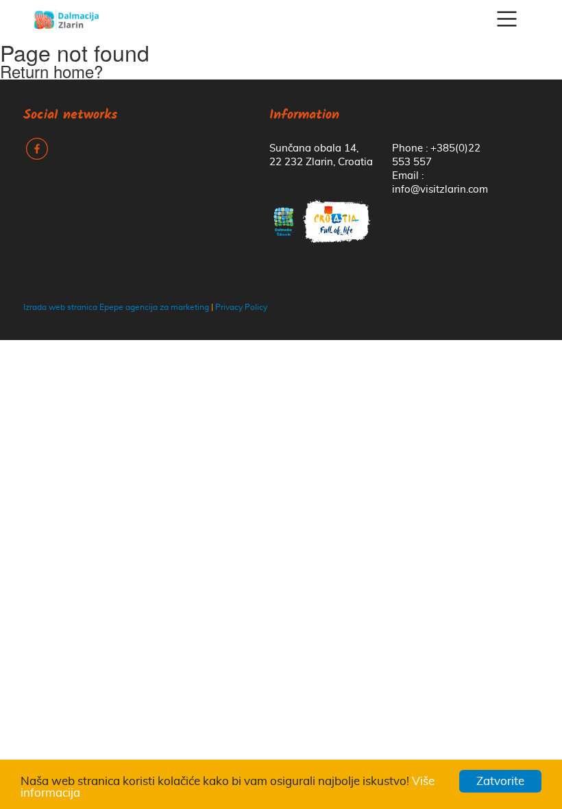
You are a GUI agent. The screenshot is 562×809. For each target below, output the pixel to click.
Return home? (51, 71)
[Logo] (66, 18)
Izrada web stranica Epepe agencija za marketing (116, 307)
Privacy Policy (241, 307)
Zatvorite (500, 781)
